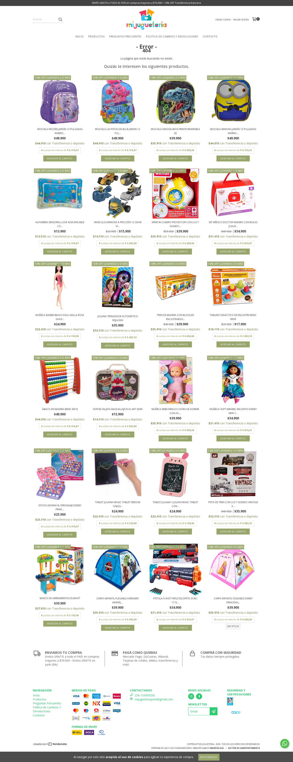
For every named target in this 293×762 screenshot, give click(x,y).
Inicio (79, 36)
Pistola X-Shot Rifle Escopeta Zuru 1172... (175, 600)
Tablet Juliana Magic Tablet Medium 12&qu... (117, 504)
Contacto (210, 36)
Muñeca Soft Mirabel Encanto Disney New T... (233, 411)
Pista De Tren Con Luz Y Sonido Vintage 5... (233, 504)
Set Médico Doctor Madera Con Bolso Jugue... (233, 224)
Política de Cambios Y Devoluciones (172, 36)
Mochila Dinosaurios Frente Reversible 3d (175, 131)
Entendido (208, 757)
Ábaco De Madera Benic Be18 (60, 409)
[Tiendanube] (50, 745)
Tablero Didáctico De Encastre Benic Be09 (233, 317)
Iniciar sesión (241, 19)
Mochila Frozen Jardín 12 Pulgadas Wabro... (60, 131)
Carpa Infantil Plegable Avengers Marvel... (117, 600)
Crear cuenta (222, 19)
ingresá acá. (217, 748)
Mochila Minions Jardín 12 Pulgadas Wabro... (233, 131)
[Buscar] (60, 19)
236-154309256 (145, 695)
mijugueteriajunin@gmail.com (154, 699)
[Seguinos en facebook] (199, 696)
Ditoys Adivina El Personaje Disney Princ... (59, 507)
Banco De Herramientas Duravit (60, 598)
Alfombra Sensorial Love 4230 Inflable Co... (59, 224)
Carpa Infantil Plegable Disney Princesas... (233, 600)
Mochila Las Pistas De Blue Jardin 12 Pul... (117, 131)
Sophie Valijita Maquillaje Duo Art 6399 (117, 409)
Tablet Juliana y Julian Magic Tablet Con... (175, 504)
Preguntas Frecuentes (125, 36)
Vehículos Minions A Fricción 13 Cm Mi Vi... (118, 224)
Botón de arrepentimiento (244, 748)
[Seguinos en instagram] (191, 696)
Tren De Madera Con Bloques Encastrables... (175, 317)
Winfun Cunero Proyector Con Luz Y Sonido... (175, 224)
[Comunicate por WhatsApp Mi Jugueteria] (284, 743)
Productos (96, 36)
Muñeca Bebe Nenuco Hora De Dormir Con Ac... (175, 411)
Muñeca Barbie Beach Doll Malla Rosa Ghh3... (59, 317)
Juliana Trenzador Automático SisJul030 (117, 318)
